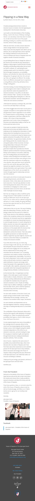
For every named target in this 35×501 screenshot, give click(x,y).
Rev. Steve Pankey (17, 470)
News (22, 20)
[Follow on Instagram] (17, 477)
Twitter (28, 389)
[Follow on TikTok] (21, 477)
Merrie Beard (8, 20)
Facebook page (12, 389)
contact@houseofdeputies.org (17, 457)
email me (26, 387)
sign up (13, 391)
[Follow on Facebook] (14, 477)
